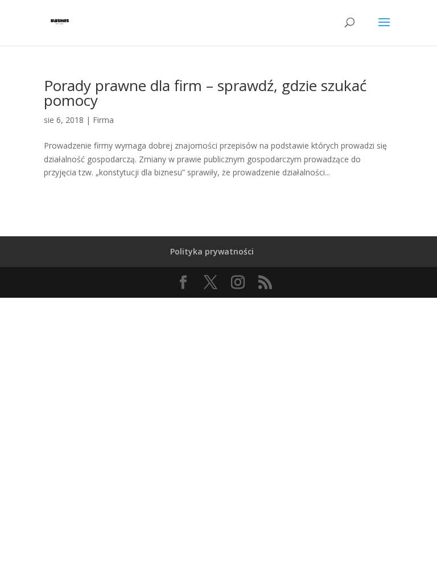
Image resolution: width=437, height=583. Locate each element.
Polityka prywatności (212, 251)
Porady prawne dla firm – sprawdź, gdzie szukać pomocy (205, 92)
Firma (103, 119)
